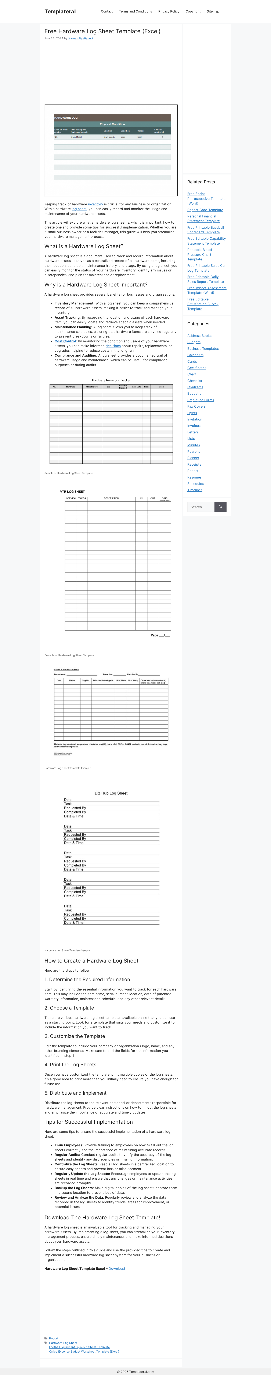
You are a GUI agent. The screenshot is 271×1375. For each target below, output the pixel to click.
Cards (192, 361)
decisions (113, 346)
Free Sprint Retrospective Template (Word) (206, 198)
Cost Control (65, 341)
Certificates (196, 368)
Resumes (194, 477)
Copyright (193, 11)
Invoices (193, 425)
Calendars (195, 355)
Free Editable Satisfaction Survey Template (202, 304)
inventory (95, 204)
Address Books (199, 335)
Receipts (194, 464)
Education (195, 393)
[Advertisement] (111, 72)
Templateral (60, 11)
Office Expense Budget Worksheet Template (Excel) (84, 1351)
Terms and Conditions (135, 11)
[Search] (220, 507)
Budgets (193, 342)
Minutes (193, 445)
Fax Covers (196, 406)
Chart (191, 374)
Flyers (192, 413)
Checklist (194, 381)
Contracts (195, 387)
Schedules (195, 483)
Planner (193, 458)
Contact (107, 11)
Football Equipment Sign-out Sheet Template (79, 1347)
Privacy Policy (168, 11)
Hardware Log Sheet (63, 1343)
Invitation (194, 419)
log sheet (79, 209)
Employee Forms (200, 400)
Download (117, 1268)
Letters (193, 432)
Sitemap (213, 11)
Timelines (194, 490)
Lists (191, 438)
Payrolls (193, 451)
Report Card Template (205, 210)
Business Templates (203, 348)
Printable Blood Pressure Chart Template (199, 254)
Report (53, 1338)
